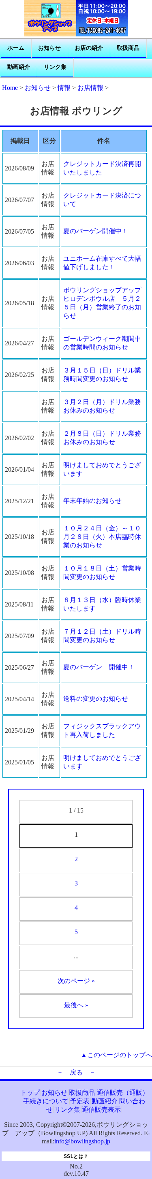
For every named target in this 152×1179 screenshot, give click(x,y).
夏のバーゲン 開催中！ (99, 667)
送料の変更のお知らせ (95, 698)
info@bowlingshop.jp (82, 1141)
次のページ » (76, 980)
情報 (64, 87)
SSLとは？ (76, 1156)
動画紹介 (18, 67)
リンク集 (55, 67)
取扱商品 (128, 48)
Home (10, 87)
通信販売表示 (101, 1109)
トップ (30, 1092)
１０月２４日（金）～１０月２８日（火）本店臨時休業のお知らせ (102, 537)
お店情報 (90, 87)
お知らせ (49, 48)
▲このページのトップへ (116, 1054)
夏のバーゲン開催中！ (95, 231)
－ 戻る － (76, 1072)
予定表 (80, 1101)
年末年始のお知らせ (92, 500)
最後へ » (76, 1005)
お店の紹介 (89, 48)
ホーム (15, 48)
